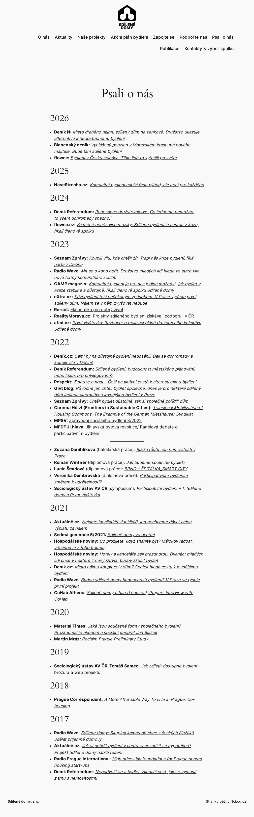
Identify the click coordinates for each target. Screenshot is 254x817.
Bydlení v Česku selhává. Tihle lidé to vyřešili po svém (123, 157)
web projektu (87, 672)
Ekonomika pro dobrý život (96, 309)
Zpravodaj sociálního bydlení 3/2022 (105, 420)
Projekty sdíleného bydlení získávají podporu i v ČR (143, 316)
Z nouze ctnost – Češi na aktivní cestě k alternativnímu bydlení (135, 381)
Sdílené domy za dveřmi (131, 534)
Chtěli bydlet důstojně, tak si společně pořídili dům (138, 401)
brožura (61, 672)
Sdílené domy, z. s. (23, 801)
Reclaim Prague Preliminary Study (115, 638)
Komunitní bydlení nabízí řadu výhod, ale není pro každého (147, 184)
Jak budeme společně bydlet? (155, 462)
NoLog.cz (238, 801)
